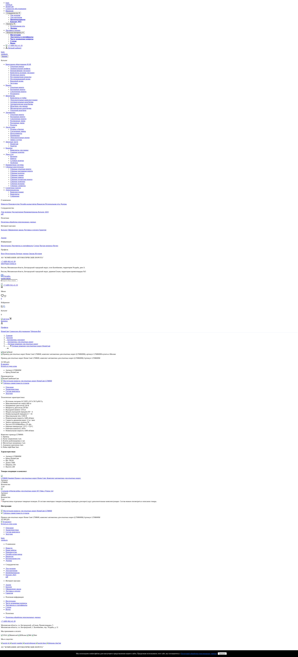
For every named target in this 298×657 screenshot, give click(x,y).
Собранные (14, 196)
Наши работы (11, 550)
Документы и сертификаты (21, 37)
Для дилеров (15, 15)
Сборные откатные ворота (20, 169)
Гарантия (42, 230)
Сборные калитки (17, 173)
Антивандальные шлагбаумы (21, 102)
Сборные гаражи (17, 175)
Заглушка (14, 83)
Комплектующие (17, 192)
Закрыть (222, 654)
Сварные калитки (17, 152)
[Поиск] (2, 283)
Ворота (8, 85)
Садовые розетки (17, 161)
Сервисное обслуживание (16, 9)
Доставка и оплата (13, 30)
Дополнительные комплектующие (23, 100)
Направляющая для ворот (20, 71)
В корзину (5, 364)
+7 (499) (15, 45)
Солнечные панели (13, 188)
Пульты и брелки (17, 129)
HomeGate (10, 7)
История (38, 254)
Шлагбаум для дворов (19, 106)
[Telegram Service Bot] (6, 45)
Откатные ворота (17, 66)
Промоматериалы (17, 19)
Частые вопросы (46, 246)
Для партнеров (16, 17)
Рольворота (14, 94)
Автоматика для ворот (16, 340)
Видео (12, 43)
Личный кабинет (14, 48)
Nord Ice (13, 146)
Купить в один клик (9, 366)
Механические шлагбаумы (20, 108)
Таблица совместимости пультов (16, 383)
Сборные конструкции (15, 167)
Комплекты (14, 194)
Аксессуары (10, 127)
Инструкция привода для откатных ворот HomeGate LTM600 (27, 381)
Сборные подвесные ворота (21, 179)
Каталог (4, 56)
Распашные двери (17, 123)
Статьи (13, 41)
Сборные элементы (18, 186)
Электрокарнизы (12, 190)
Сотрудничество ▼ (13, 13)
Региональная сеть (17, 26)
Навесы (13, 158)
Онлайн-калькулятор (28, 204)
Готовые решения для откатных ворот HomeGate (31, 346)
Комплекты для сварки (19, 150)
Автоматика (10, 112)
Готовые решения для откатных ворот (23, 344)
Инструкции (15, 35)
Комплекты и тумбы (18, 98)
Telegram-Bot (35, 331)
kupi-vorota (9, 4)
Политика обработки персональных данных (18, 222)
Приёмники (15, 135)
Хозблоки (14, 163)
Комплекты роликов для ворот (22, 73)
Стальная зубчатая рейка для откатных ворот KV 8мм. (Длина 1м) (27, 491)
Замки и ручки (16, 140)
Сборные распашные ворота (21, 171)
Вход (3, 254)
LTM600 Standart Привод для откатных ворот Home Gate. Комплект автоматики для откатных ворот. (41, 478)
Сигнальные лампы (18, 131)
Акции (3, 238)
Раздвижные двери (17, 121)
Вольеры (13, 156)
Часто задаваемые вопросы (21, 39)
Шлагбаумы (10, 96)
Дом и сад (10, 154)
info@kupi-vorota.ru (8, 264)
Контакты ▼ (11, 24)
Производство (14, 204)
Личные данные (22, 254)
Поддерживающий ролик (20, 79)
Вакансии (9, 11)
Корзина (4, 321)
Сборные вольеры (17, 184)
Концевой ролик (16, 81)
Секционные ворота (18, 92)
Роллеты (13, 125)
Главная (9, 336)
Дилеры (13, 28)
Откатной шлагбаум (18, 110)
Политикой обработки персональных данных (199, 654)
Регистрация (10, 254)
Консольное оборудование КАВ (18, 64)
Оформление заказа (16, 230)
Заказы (32, 254)
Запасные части (12, 142)
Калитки (9, 148)
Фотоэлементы (16, 133)
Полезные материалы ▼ (15, 32)
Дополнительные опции (20, 138)
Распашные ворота (17, 89)
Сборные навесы (17, 177)
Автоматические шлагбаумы (21, 104)
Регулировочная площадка (20, 77)
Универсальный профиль (20, 69)
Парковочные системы (15, 165)
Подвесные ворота (17, 75)
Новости (4, 204)
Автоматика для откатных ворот (20, 342)
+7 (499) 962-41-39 (8, 621)
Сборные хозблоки (17, 181)
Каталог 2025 (15, 22)
